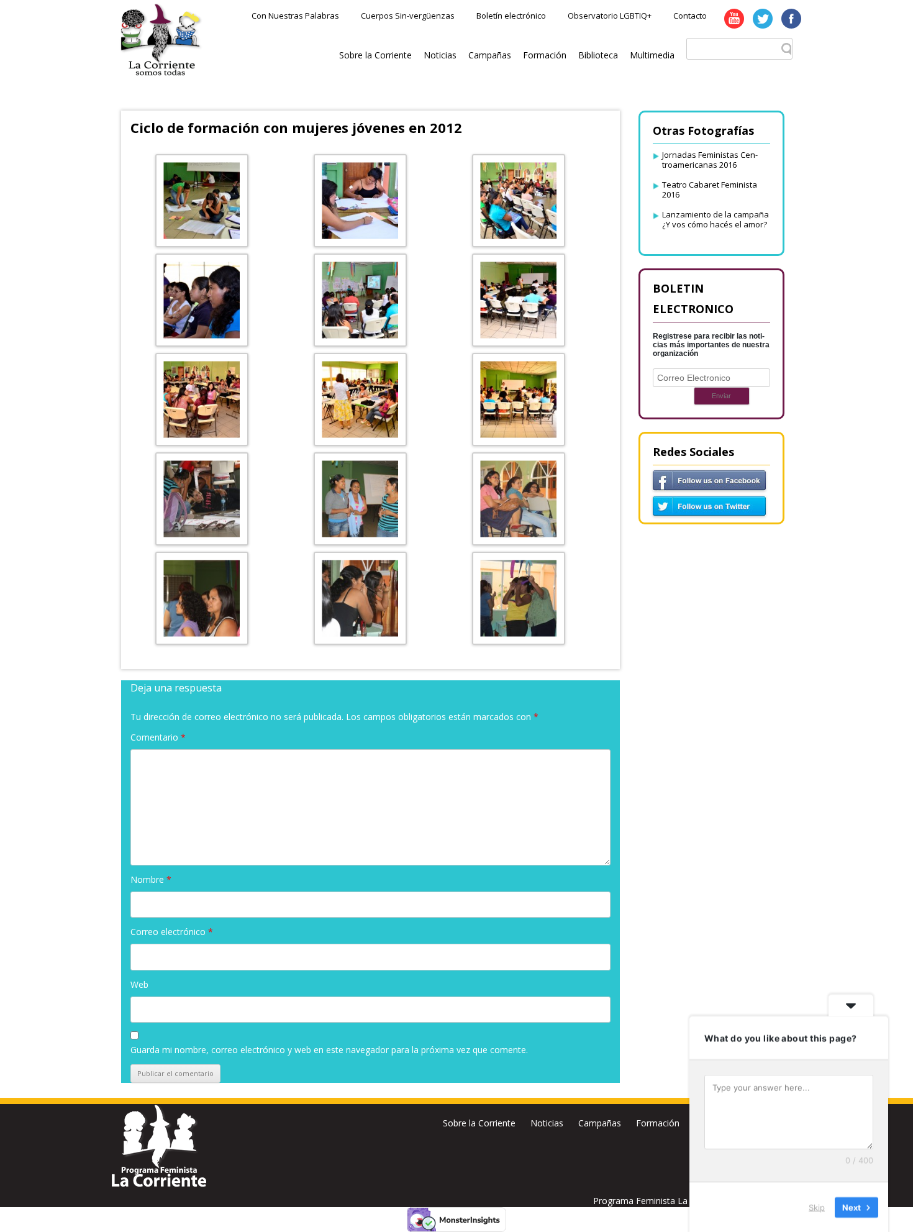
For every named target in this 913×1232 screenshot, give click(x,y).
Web (139, 984)
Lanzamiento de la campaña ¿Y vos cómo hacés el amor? (715, 219)
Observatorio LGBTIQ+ (610, 15)
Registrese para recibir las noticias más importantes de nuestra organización (711, 345)
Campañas (489, 55)
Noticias (440, 55)
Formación (544, 55)
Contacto (690, 15)
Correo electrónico (171, 932)
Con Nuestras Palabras (295, 15)
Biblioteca (598, 55)
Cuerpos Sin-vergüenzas (408, 15)
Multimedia (652, 55)
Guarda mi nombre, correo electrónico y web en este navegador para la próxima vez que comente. (329, 1050)
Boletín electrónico (511, 15)
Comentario (158, 737)
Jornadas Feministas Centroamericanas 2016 (710, 160)
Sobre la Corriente (375, 55)
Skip (817, 1206)
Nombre (150, 879)
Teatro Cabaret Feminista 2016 (709, 189)
